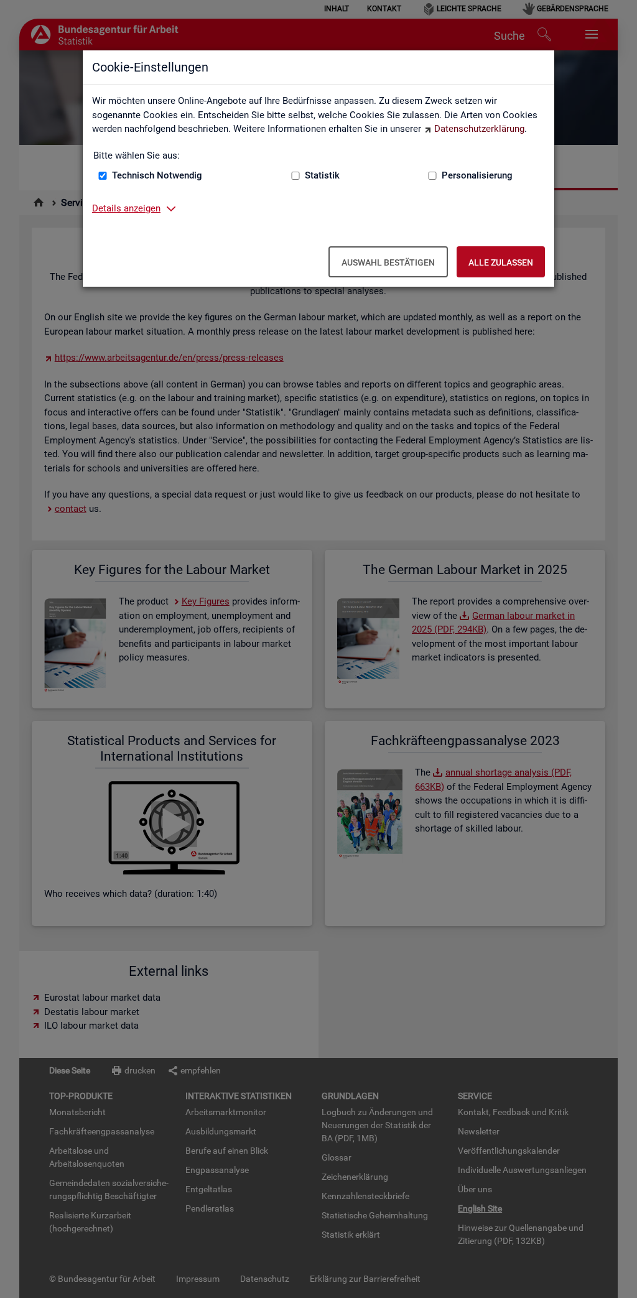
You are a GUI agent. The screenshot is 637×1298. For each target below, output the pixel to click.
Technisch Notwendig (157, 175)
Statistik (322, 175)
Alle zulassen (500, 262)
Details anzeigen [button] (126, 208)
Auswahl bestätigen (388, 262)
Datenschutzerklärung (479, 128)
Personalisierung (477, 175)
